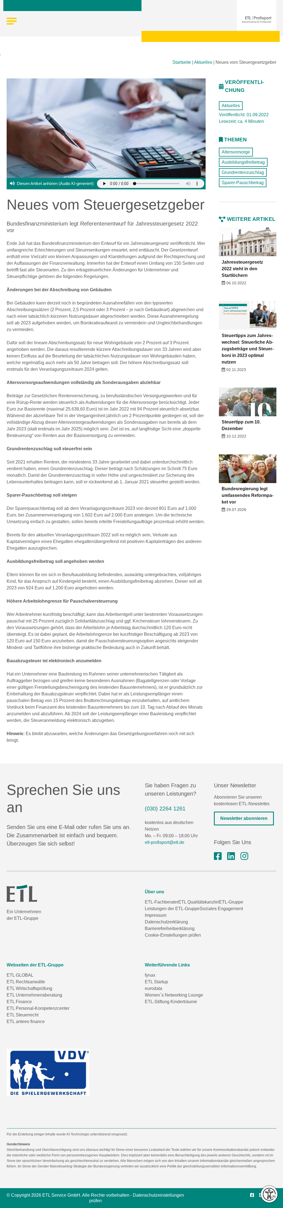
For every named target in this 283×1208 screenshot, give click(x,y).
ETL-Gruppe (231, 902)
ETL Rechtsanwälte (26, 981)
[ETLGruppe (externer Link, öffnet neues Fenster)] (218, 856)
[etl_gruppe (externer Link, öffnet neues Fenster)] (244, 856)
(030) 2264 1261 (165, 809)
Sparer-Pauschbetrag (243, 182)
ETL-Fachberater (161, 902)
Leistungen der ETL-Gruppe (172, 908)
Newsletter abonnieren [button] (244, 818)
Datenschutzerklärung (166, 922)
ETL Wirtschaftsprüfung (29, 988)
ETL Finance (19, 1001)
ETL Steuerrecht (22, 1015)
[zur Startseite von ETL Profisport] (256, 19)
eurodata (153, 988)
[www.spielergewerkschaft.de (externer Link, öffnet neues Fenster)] (48, 1072)
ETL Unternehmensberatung (34, 995)
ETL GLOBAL (20, 975)
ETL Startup (156, 981)
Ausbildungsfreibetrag (243, 162)
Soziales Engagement (221, 908)
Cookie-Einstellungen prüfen (173, 935)
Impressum (155, 915)
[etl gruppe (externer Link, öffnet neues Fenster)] (231, 856)
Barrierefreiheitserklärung (170, 928)
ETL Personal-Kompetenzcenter (38, 1008)
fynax (150, 975)
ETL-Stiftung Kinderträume (171, 1001)
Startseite (181, 62)
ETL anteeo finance (26, 1021)
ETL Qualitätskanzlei (198, 902)
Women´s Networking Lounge (174, 995)
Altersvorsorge (236, 152)
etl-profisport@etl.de (164, 842)
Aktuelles (203, 62)
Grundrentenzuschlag (243, 172)
